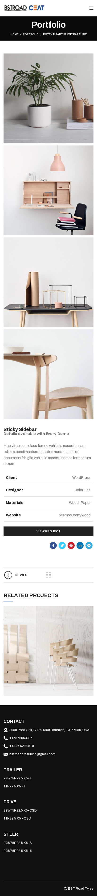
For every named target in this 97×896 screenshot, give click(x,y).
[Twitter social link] (62, 545)
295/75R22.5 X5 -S (18, 851)
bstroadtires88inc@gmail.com (32, 754)
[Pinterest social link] (71, 545)
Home (14, 34)
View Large (89, 609)
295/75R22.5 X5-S (18, 843)
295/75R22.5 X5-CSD (20, 810)
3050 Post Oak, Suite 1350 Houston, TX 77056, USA (49, 730)
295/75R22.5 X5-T (18, 778)
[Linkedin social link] (80, 545)
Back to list (48, 575)
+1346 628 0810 (21, 746)
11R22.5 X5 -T (14, 786)
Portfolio (31, 34)
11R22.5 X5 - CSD (17, 818)
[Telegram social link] (89, 545)
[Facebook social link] (53, 545)
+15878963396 (20, 738)
